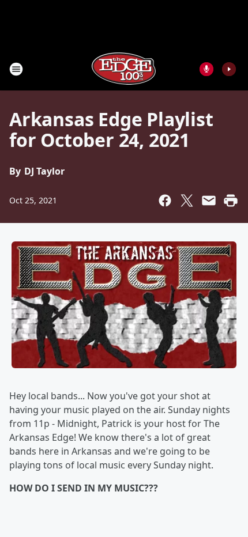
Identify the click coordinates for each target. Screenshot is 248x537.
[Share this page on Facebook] (165, 200)
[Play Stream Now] (229, 69)
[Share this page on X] (187, 200)
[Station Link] (124, 69)
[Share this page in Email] (209, 200)
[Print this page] (231, 200)
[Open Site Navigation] (16, 69)
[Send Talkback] (206, 69)
